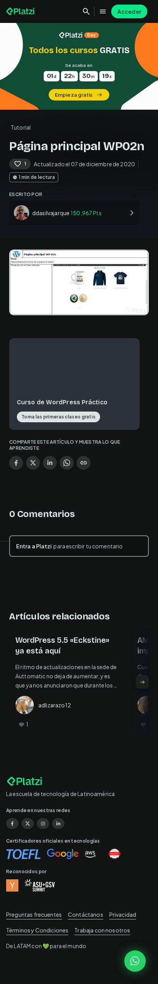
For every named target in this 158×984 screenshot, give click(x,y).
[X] (27, 823)
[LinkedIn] (58, 823)
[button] (79, 66)
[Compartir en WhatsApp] (67, 463)
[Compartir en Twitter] (33, 463)
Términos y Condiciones (37, 930)
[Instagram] (43, 823)
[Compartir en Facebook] (16, 463)
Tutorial (21, 127)
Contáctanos (85, 914)
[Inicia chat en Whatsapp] (135, 961)
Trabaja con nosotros (102, 930)
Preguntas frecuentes (34, 914)
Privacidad (123, 914)
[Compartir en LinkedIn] (50, 463)
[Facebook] (12, 823)
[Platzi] (21, 11)
